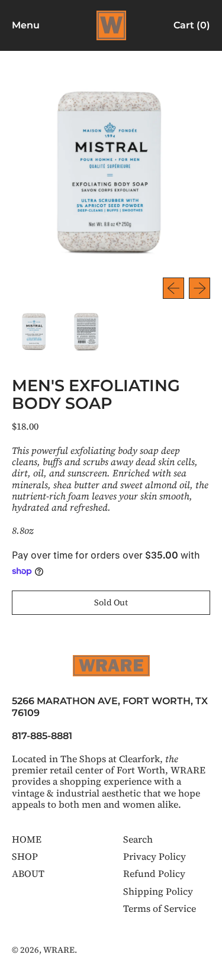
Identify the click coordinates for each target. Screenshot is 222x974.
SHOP (25, 856)
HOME (26, 839)
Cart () (191, 28)
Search (138, 839)
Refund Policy (154, 873)
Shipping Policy (158, 891)
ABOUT (28, 873)
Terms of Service (159, 908)
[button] (34, 330)
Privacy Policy (154, 856)
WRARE (59, 950)
